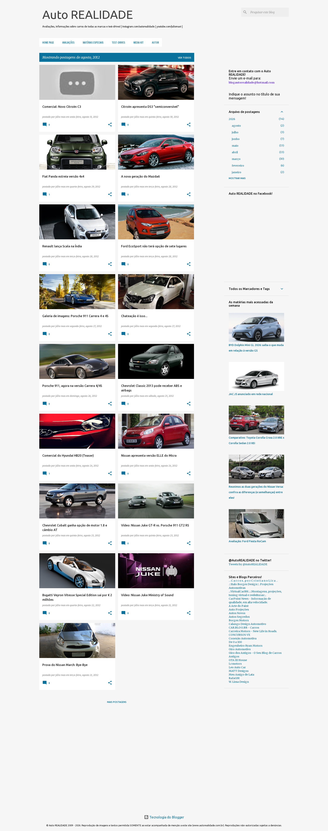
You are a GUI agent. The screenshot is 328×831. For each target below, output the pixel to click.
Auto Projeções (239, 609)
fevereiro (238, 165)
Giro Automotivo (240, 649)
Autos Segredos (239, 616)
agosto (236, 125)
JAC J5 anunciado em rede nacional (251, 394)
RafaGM (234, 678)
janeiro (236, 172)
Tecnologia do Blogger (166, 817)
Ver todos (184, 57)
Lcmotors (235, 663)
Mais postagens (116, 702)
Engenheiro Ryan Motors (245, 645)
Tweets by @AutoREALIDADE (248, 564)
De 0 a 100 (235, 642)
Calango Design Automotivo (247, 624)
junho (236, 139)
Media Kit (138, 42)
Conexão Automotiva (242, 638)
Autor (155, 42)
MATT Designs (238, 671)
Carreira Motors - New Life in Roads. (253, 631)
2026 (232, 119)
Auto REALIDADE (87, 14)
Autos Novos (237, 613)
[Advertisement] (256, 750)
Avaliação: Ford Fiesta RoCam (247, 541)
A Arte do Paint (238, 606)
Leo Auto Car (237, 667)
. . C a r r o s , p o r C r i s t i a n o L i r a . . (253, 580)
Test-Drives (118, 42)
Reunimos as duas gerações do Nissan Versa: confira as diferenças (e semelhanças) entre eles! (256, 492)
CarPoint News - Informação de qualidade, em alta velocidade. (250, 600)
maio (235, 145)
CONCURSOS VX (239, 635)
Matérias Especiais (93, 42)
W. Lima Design (239, 681)
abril (235, 152)
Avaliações (68, 42)
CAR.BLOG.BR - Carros (244, 627)
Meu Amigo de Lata (241, 674)
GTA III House (238, 660)
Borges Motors (239, 620)
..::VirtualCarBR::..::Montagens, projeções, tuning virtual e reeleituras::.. (255, 593)
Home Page (48, 42)
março (236, 159)
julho (235, 132)
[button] (110, 124)
